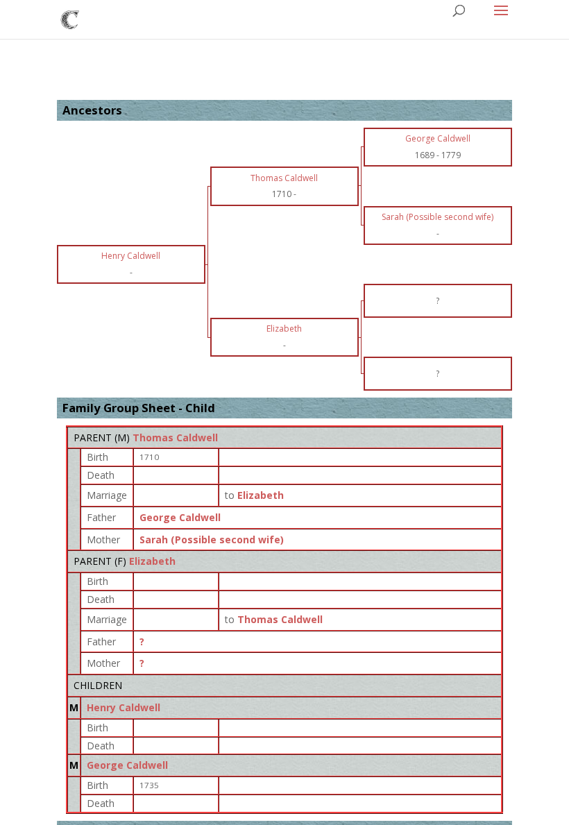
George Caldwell (180, 517)
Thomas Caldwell (175, 437)
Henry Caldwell (123, 707)
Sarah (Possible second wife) (211, 539)
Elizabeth (152, 561)
